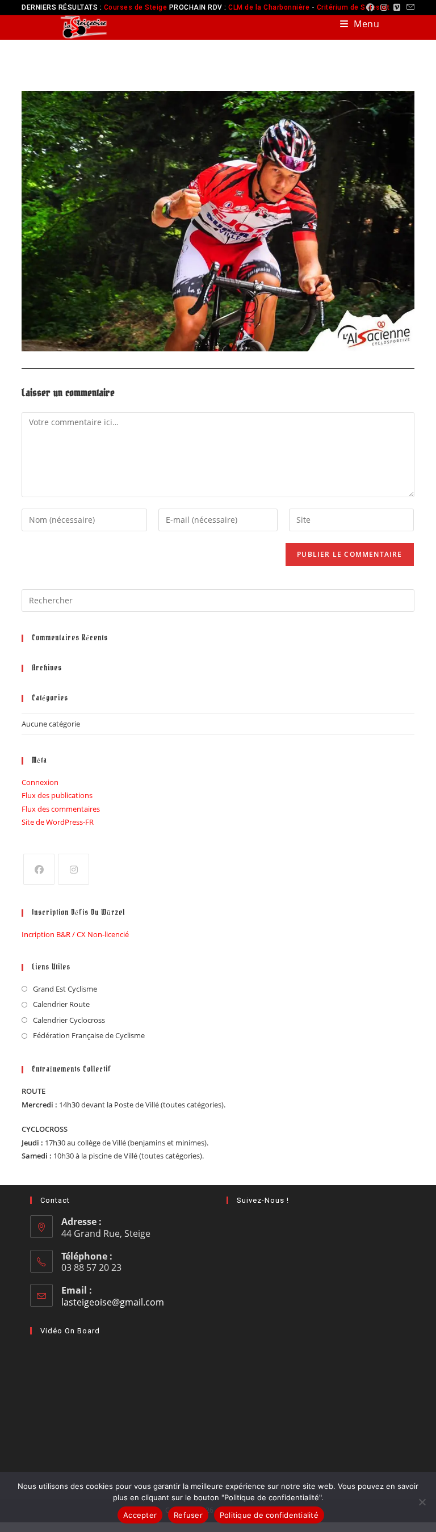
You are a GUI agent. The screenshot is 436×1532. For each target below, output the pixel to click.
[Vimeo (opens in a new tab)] (397, 7)
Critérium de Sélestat (353, 7)
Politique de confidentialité (269, 1515)
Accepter (140, 1515)
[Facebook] (38, 869)
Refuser (188, 1515)
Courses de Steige (135, 7)
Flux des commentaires (61, 809)
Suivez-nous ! (263, 1200)
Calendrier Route (61, 1004)
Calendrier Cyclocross (69, 1020)
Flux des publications (57, 795)
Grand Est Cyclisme (65, 989)
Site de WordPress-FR (58, 822)
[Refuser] (421, 1502)
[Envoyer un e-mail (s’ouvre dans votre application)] (409, 7)
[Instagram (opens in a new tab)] (384, 7)
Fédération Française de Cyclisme (89, 1035)
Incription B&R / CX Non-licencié (75, 934)
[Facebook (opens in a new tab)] (370, 7)
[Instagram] (73, 869)
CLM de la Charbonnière (268, 7)
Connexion (40, 782)
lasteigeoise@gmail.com (112, 1302)
